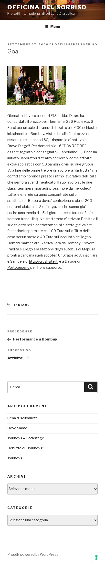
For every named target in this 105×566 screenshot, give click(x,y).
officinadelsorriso (75, 44)
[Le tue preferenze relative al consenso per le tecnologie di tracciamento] (96, 557)
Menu (55, 26)
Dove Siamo (17, 428)
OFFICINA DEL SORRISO (47, 7)
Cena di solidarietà (22, 418)
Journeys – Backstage (25, 438)
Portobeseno (18, 267)
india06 (22, 305)
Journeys (14, 458)
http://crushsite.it (43, 261)
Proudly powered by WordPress (32, 554)
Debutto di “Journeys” (25, 448)
